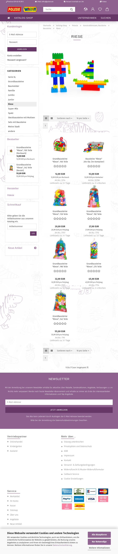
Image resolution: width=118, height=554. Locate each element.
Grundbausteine (16, 81)
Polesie (10, 195)
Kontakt (67, 460)
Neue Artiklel (16, 524)
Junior (11, 99)
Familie (11, 90)
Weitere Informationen (99, 548)
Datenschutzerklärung (62, 545)
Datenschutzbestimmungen (67, 420)
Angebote (14, 519)
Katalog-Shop (23, 18)
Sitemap (14, 510)
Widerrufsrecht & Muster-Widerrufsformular (84, 469)
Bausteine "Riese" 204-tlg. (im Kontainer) (94, 160)
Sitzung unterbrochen (74, 442)
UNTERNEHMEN (87, 18)
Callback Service (71, 474)
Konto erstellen (14, 55)
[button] (85, 9)
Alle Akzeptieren (99, 534)
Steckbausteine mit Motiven (21, 117)
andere (11, 131)
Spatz (10, 113)
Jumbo (11, 95)
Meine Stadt (14, 126)
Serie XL (12, 77)
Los (33, 234)
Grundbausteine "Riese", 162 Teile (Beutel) (94, 212)
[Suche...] (71, 9)
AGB (66, 451)
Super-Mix (13, 108)
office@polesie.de (47, 2)
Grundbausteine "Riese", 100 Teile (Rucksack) (60, 160)
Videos (104, 2)
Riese (10, 104)
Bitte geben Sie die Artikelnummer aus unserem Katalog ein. (20, 219)
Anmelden (22, 49)
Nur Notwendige (99, 541)
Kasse (13, 505)
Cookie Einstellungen (73, 479)
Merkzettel (15, 496)
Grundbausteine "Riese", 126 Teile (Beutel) (60, 212)
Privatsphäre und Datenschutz (78, 446)
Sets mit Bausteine (17, 122)
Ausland (13, 451)
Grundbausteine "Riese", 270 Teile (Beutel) (94, 265)
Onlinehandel (16, 442)
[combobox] (64, 118)
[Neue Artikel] (35, 248)
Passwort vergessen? (16, 60)
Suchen (106, 18)
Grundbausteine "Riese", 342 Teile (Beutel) (60, 317)
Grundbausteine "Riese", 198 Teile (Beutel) (60, 265)
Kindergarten (16, 446)
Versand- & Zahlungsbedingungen (79, 465)
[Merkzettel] (100, 9)
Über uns (14, 515)
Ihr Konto (14, 501)
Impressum (69, 455)
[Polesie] (23, 9)
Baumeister (13, 86)
